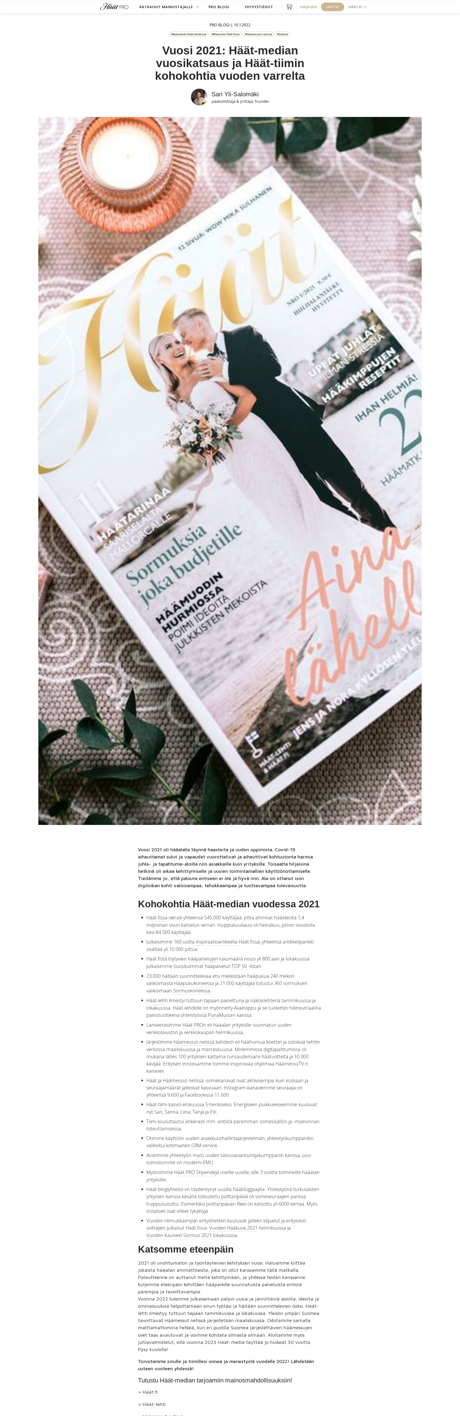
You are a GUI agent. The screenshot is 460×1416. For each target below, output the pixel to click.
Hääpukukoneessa (194, 983)
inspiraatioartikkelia (216, 941)
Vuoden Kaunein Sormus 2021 (179, 1235)
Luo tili (332, 7)
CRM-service (204, 1145)
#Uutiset (282, 34)
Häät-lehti (156, 1000)
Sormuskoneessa (191, 990)
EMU (208, 1162)
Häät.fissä (156, 917)
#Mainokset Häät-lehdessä (188, 34)
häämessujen (297, 1327)
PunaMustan (222, 1015)
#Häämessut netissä (258, 34)
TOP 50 (239, 966)
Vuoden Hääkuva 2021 (233, 1228)
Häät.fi (355, 7)
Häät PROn (194, 1025)
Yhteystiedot (259, 7)
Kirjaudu (308, 7)
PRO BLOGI (219, 7)
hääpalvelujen (203, 959)
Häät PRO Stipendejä (196, 1172)
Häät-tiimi (156, 1104)
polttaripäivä (234, 1196)
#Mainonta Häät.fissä (226, 34)
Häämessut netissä (193, 1042)
